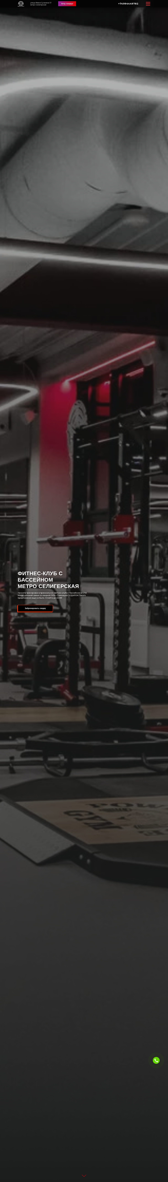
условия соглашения (124, 593)
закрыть (121, 603)
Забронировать (121, 597)
